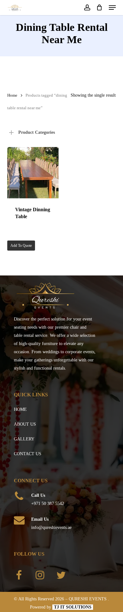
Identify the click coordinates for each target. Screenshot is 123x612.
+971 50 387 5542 (47, 503)
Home (12, 95)
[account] (86, 7)
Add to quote (21, 245)
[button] (112, 7)
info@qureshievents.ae (51, 527)
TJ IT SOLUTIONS (72, 607)
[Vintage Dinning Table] (33, 172)
